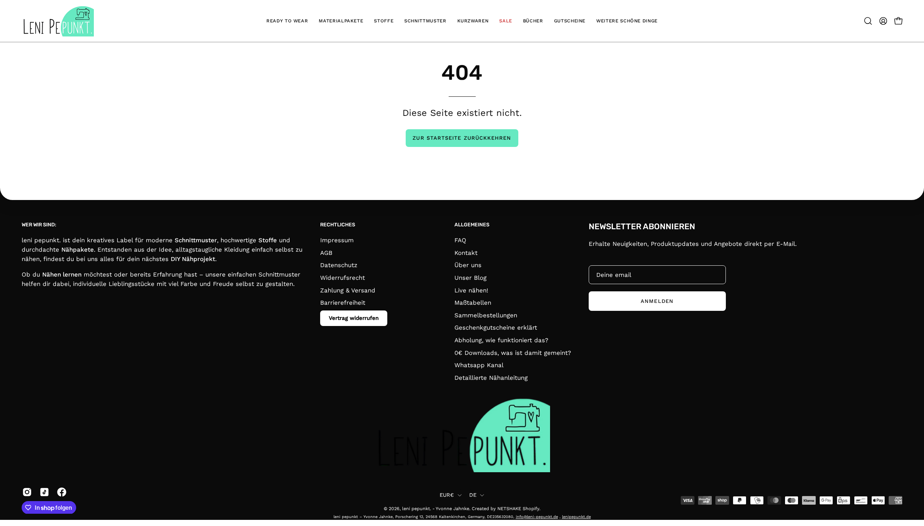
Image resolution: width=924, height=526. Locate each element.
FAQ (460, 240)
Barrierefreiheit (342, 302)
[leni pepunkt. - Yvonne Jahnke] (58, 20)
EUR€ (447, 495)
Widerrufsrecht (342, 277)
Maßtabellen (472, 302)
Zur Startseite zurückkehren (462, 138)
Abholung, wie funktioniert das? (501, 340)
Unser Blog (470, 277)
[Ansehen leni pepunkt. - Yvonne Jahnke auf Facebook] (60, 492)
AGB (326, 252)
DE (473, 495)
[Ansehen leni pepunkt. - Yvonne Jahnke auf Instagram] (26, 492)
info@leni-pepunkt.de (537, 516)
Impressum (337, 240)
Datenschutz (338, 265)
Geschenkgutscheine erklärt (495, 327)
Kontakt (466, 252)
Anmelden (657, 301)
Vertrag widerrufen (354, 317)
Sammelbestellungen (485, 314)
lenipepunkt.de (576, 516)
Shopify (531, 508)
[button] (868, 21)
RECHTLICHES (337, 225)
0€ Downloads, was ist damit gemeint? (512, 352)
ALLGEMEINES (471, 225)
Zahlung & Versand (347, 290)
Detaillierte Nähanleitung (491, 377)
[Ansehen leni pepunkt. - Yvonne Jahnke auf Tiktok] (43, 492)
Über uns (467, 265)
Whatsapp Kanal (479, 365)
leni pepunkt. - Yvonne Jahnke (435, 508)
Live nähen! (471, 290)
